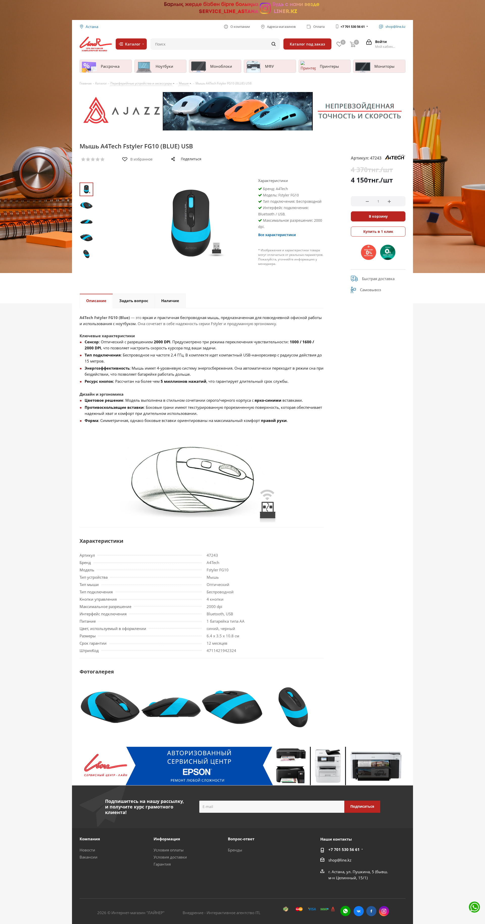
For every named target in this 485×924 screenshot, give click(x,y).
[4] (97, 159)
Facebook (371, 911)
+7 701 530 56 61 (353, 26)
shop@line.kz (339, 860)
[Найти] (274, 44)
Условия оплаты (169, 849)
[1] (83, 159)
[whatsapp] (345, 911)
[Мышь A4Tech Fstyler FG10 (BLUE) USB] (110, 707)
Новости (87, 849)
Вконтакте (359, 911)
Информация (167, 838)
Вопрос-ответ (241, 838)
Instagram (384, 911)
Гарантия (162, 864)
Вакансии (89, 857)
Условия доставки (170, 857)
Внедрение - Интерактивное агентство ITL (221, 912)
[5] (102, 159)
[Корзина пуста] (352, 44)
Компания (90, 838)
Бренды (235, 849)
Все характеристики (277, 234)
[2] (88, 159)
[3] (93, 159)
